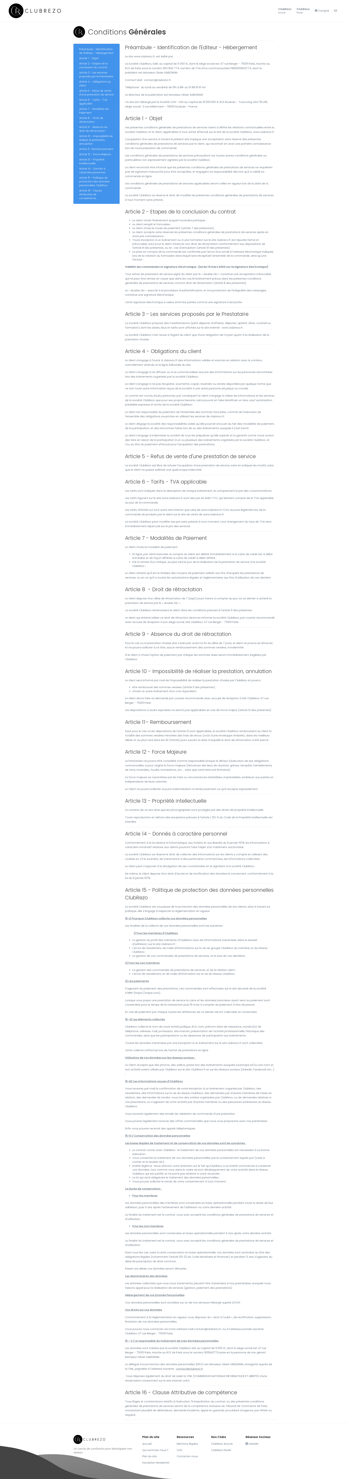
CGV (179, 1450)
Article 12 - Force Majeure (95, 154)
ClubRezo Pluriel (221, 1450)
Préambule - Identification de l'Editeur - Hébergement (96, 51)
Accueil (147, 1444)
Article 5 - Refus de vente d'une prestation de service (96, 92)
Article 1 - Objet (89, 58)
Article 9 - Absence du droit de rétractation (93, 129)
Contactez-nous (187, 1456)
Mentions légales (187, 1444)
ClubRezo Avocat (222, 1444)
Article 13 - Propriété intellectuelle (91, 161)
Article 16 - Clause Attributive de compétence (90, 194)
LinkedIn (253, 1444)
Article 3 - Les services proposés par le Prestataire (96, 74)
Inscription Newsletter (155, 1462)
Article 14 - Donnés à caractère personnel (92, 170)
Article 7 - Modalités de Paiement (94, 111)
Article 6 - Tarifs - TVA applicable (93, 101)
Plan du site (149, 1456)
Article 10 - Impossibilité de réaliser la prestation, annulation (96, 140)
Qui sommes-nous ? (155, 1450)
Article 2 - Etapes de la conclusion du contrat (93, 65)
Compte (323, 11)
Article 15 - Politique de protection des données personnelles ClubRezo (94, 181)
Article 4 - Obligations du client (95, 83)
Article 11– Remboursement (96, 149)
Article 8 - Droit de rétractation (91, 120)
